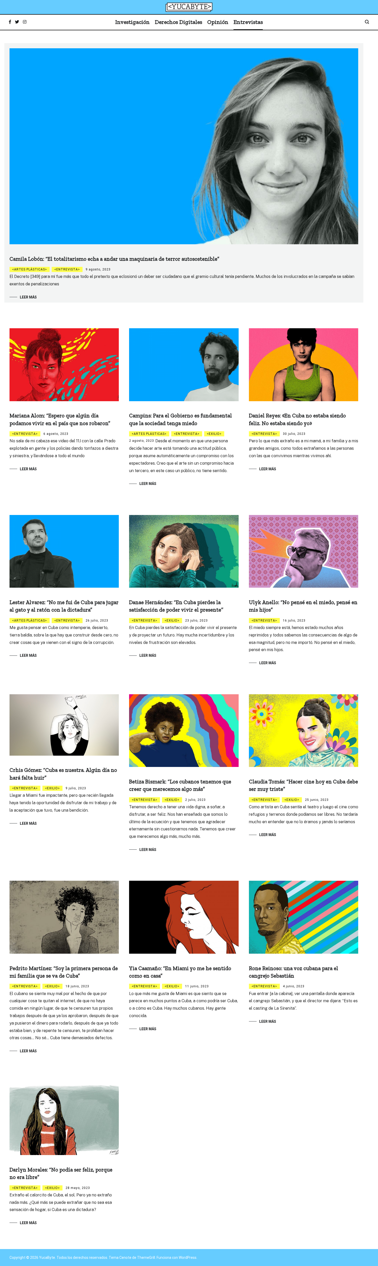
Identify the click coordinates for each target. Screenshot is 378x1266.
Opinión (217, 21)
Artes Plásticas (29, 269)
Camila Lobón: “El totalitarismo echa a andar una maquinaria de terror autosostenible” (114, 259)
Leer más (28, 297)
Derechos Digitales (178, 21)
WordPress (187, 1257)
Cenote (125, 1257)
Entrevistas (248, 21)
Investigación (132, 21)
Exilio (214, 434)
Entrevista (67, 269)
